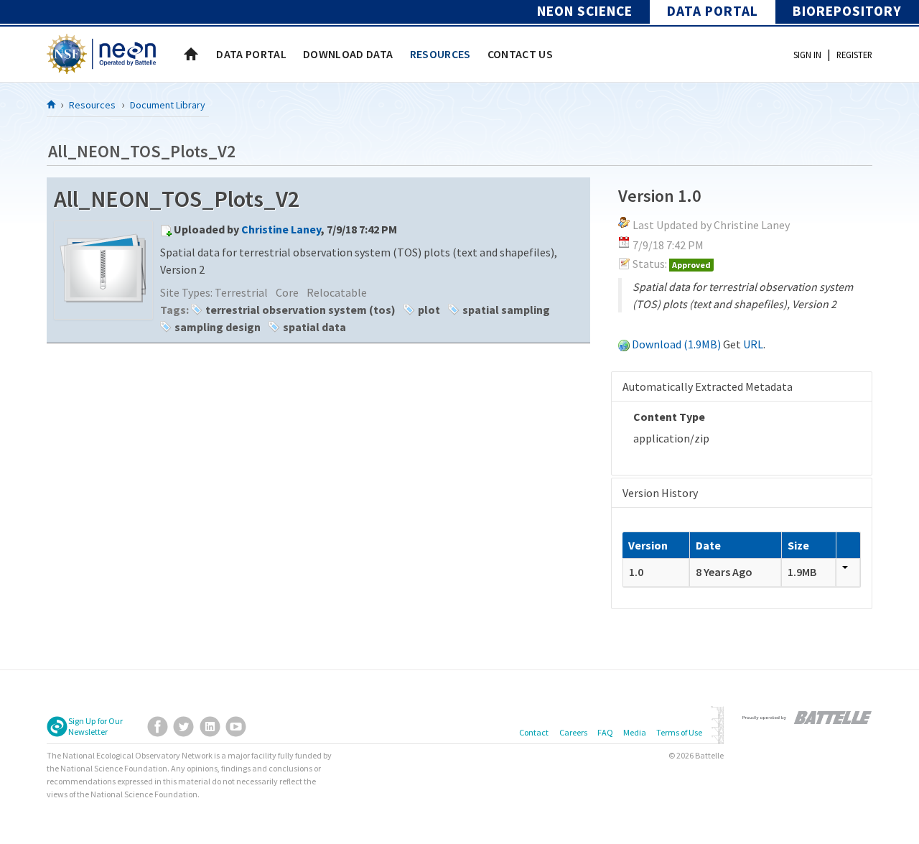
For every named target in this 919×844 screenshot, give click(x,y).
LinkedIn (210, 726)
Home (191, 53)
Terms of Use (679, 732)
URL (753, 344)
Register (854, 54)
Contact (534, 732)
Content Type (669, 416)
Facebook (157, 726)
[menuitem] (251, 53)
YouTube (235, 726)
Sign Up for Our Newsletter (95, 726)
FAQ (605, 732)
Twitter (183, 726)
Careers (573, 732)
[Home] (52, 104)
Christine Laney (281, 229)
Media (634, 732)
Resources (92, 104)
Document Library (167, 104)
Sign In (807, 54)
